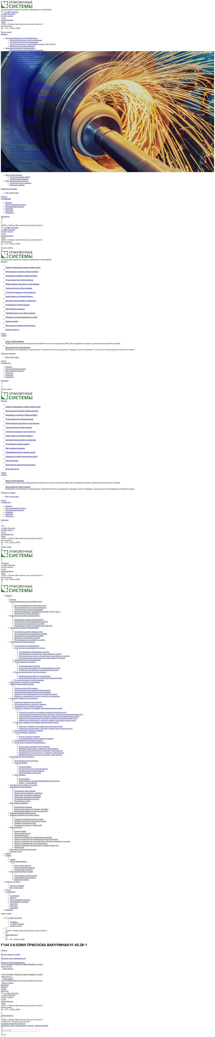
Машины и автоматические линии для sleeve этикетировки (32, 88)
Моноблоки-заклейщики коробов (22, 62)
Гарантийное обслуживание (20, 183)
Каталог (4, 34)
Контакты (5, 217)
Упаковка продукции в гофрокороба (24, 143)
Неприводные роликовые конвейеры (24, 119)
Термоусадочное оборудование (17, 80)
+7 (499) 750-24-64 (11, 12)
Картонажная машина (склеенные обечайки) (27, 131)
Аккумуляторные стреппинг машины (24, 101)
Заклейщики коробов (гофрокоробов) (19, 56)
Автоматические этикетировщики (23, 70)
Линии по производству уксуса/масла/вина (26, 157)
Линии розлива (11, 145)
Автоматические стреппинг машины (24, 95)
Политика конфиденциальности (13, 1024)
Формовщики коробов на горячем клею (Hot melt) (29, 54)
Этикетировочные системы (20, 72)
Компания (5, 985)
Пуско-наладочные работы (20, 177)
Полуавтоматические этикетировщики (25, 76)
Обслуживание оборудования (16, 181)
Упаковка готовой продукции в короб (20, 137)
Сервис (4, 171)
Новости (8, 203)
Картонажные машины (14, 129)
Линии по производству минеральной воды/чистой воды (32, 153)
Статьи (4, 197)
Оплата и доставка (9, 189)
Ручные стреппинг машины (20, 103)
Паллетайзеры (15, 113)
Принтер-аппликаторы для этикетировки (25, 74)
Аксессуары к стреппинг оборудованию (25, 107)
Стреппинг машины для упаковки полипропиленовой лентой (33, 97)
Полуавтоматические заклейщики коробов (26, 58)
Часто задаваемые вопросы (15, 205)
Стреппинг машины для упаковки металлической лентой (32, 99)
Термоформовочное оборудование (18, 135)
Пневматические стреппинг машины (24, 105)
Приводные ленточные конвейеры (23, 123)
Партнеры (9, 211)
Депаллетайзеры (16, 111)
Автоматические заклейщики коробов (24, 60)
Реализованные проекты (14, 207)
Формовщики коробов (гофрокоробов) (20, 48)
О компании (6, 199)
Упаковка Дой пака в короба (20, 141)
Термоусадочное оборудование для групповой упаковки (31, 86)
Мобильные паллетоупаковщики (22, 46)
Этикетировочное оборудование (18, 66)
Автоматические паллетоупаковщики (24, 42)
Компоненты (15, 161)
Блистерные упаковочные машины (18, 163)
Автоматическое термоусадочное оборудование (28, 84)
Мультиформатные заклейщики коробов (25, 64)
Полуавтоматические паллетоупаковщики (26, 40)
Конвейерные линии (18, 127)
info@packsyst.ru (7, 20)
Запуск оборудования (13, 175)
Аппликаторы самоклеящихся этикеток (25, 68)
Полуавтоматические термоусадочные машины (28, 82)
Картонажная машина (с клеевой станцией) (26, 133)
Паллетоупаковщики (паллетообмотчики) (21, 38)
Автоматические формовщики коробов (25, 52)
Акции (3, 169)
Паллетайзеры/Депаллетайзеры (17, 109)
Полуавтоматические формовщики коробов (26, 50)
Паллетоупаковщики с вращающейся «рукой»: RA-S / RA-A (33, 44)
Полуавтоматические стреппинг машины (26, 92)
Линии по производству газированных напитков (28, 151)
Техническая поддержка (19, 179)
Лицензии (9, 209)
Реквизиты (9, 213)
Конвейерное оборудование (16, 117)
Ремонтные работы (17, 185)
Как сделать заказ (12, 193)
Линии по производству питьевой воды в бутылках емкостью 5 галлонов (38, 155)
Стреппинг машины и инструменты (19, 90)
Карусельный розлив (18, 147)
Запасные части (11, 165)
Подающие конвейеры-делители (22, 125)
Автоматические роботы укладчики (19, 115)
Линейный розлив (17, 149)
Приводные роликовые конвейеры (23, 121)
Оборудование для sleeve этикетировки (20, 78)
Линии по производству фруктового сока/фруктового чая (32, 159)
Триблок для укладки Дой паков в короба (25, 139)
